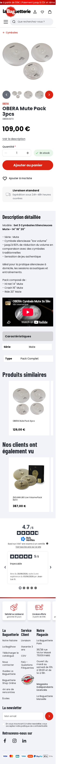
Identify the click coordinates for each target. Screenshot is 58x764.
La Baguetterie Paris (45, 642)
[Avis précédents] (5, 567)
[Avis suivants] (50, 567)
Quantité (8, 147)
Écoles (6, 698)
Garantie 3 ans (27, 648)
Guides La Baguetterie (9, 672)
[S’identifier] (35, 11)
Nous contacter (8, 663)
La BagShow (9, 646)
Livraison (26, 640)
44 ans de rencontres (8, 691)
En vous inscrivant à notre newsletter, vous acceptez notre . (27, 725)
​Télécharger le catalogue (10, 654)
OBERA (5, 103)
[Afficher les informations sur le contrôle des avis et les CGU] (47, 543)
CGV (23, 655)
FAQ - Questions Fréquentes (27, 664)
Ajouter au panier (27, 165)
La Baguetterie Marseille (45, 698)
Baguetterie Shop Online (9, 682)
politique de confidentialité (34, 726)
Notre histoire (9, 640)
